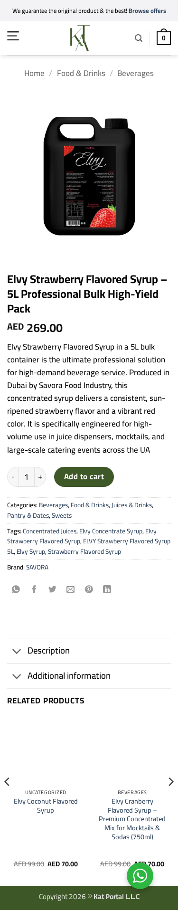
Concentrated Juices (49, 531)
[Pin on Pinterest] (89, 589)
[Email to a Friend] (71, 589)
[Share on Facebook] (34, 589)
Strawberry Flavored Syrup (84, 551)
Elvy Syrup (31, 551)
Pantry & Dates (28, 515)
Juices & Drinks (132, 505)
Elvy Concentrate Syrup (110, 531)
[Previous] (7, 800)
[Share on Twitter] (52, 589)
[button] (13, 36)
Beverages (135, 73)
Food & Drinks (81, 73)
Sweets (62, 515)
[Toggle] (17, 651)
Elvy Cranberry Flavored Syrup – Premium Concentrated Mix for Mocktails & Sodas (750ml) (132, 819)
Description (49, 650)
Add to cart (84, 476)
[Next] (170, 800)
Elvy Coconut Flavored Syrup (46, 806)
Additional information (69, 675)
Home (34, 73)
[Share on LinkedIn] (107, 589)
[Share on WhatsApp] (16, 589)
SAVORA (37, 567)
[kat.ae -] (80, 38)
